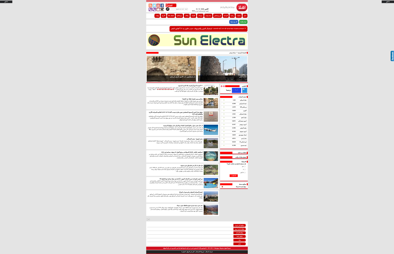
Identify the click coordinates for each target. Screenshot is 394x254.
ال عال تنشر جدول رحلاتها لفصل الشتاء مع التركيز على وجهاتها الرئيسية (183, 125)
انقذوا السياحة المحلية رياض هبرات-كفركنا (191, 192)
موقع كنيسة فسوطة (241, 186)
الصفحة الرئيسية (242, 52)
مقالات (187, 15)
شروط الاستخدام (200, 251)
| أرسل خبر (197, 11)
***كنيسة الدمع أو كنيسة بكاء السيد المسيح (190, 85)
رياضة (232, 15)
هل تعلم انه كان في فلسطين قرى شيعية (192, 165)
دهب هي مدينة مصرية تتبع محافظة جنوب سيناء (190, 205)
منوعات (200, 15)
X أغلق (388, 1)
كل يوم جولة (233, 22)
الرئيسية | (207, 11)
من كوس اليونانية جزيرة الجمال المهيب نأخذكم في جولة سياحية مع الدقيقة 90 (181, 179)
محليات (239, 15)
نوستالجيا (179, 15)
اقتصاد (193, 15)
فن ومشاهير (217, 15)
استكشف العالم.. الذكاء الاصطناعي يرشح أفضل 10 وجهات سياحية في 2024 (182, 152)
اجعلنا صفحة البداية (202, 11)
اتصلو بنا (184, 251)
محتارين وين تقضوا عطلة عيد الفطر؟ (192, 99)
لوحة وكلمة (243, 22)
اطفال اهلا (171, 15)
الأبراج (163, 15)
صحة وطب (208, 15)
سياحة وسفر (232, 52)
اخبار (245, 15)
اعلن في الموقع (191, 251)
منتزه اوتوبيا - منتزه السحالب (195, 139)
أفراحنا (226, 15)
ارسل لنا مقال (209, 251)
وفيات (157, 15)
